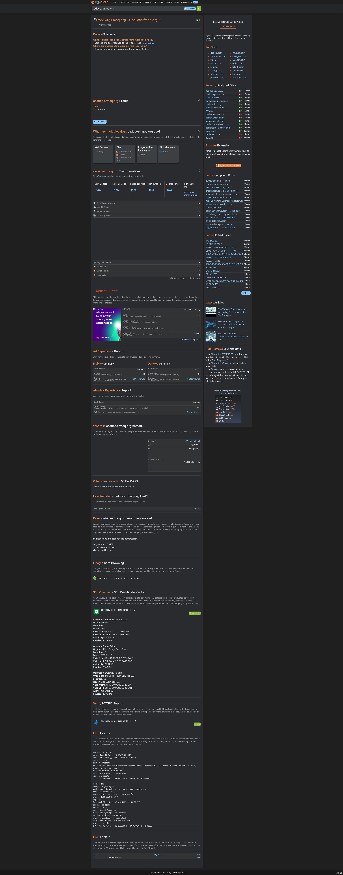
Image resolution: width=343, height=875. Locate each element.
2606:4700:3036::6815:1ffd (219, 257)
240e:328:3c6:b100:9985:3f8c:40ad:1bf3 (225, 281)
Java (143, 155)
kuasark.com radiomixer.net (220, 217)
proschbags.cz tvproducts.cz (221, 214)
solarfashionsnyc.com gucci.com (223, 211)
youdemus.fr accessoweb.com (222, 194)
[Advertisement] (147, 73)
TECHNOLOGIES (186, 2)
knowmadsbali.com (215, 121)
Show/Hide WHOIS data (222, 363)
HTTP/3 (166, 151)
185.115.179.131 (213, 287)
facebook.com (217, 56)
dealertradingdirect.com (217, 124)
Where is (118, 426)
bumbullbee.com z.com (218, 181)
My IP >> (246, 293)
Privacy (176, 872)
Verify (109, 703)
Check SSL (194, 613)
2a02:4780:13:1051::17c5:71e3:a (221, 251)
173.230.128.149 (213, 241)
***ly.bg (209, 111)
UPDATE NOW (228, 26)
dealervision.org (213, 104)
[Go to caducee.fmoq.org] (160, 20)
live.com (236, 74)
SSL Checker (118, 592)
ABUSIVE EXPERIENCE (172, 2)
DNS (101, 837)
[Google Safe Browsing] (94, 578)
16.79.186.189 (212, 284)
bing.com (214, 67)
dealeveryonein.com (215, 94)
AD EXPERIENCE (158, 2)
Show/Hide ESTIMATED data (224, 354)
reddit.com (237, 63)
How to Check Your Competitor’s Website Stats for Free (233, 336)
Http (101, 733)
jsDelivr (122, 155)
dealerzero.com (213, 134)
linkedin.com (238, 67)
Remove (215, 369)
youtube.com (238, 53)
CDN (119, 147)
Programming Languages (145, 149)
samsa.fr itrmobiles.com (219, 204)
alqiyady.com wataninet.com (221, 227)
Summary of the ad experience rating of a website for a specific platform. (126, 357)
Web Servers (101, 147)
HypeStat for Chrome (230, 165)
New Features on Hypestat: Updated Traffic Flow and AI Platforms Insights (231, 324)
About (183, 872)
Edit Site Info (100, 121)
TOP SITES (121, 2)
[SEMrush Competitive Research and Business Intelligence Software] (105, 291)
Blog (169, 872)
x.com (213, 60)
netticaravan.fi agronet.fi (219, 187)
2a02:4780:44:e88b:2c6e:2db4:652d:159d (226, 254)
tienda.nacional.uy (214, 91)
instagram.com (239, 56)
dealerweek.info (213, 97)
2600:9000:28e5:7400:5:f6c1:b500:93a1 (226, 264)
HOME (114, 2)
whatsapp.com (239, 77)
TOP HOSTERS (146, 2)
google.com (216, 53)
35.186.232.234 (148, 43)
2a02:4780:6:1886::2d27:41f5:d (221, 247)
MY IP (195, 2)
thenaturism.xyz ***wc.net (220, 224)
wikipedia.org (216, 74)
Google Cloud (125, 151)
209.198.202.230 (214, 244)
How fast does (120, 496)
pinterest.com (217, 77)
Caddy (100, 151)
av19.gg (209, 138)
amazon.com (238, 60)
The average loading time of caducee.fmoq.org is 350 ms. (119, 502)
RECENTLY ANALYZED (133, 2)
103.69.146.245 (213, 261)
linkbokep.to (211, 131)
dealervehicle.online (215, 117)
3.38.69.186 (211, 267)
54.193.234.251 (213, 271)
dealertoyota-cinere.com (218, 128)
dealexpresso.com (215, 114)
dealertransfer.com (215, 107)
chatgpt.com (216, 70)
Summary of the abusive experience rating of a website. (118, 396)
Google (108, 563)
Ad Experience (108, 351)
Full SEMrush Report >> (191, 340)
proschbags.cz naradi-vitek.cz (222, 191)
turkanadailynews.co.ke (217, 101)
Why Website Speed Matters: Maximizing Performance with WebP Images (232, 312)
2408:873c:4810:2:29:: (217, 277)
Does (122, 518)
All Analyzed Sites (157, 872)
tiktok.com (215, 63)
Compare (191, 8)
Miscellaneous (167, 147)
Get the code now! (228, 393)
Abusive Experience (112, 390)
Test (198, 724)
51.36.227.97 (211, 274)
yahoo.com (237, 70)
